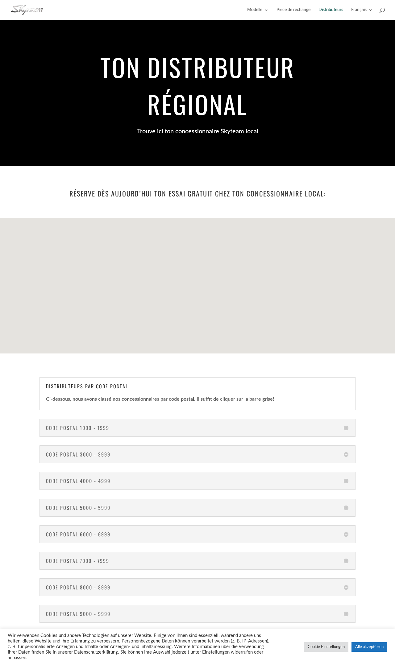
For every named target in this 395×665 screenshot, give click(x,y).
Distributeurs (330, 10)
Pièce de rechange (293, 10)
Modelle (254, 10)
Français (359, 10)
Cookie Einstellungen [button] (326, 647)
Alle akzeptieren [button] (369, 647)
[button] (249, 296)
